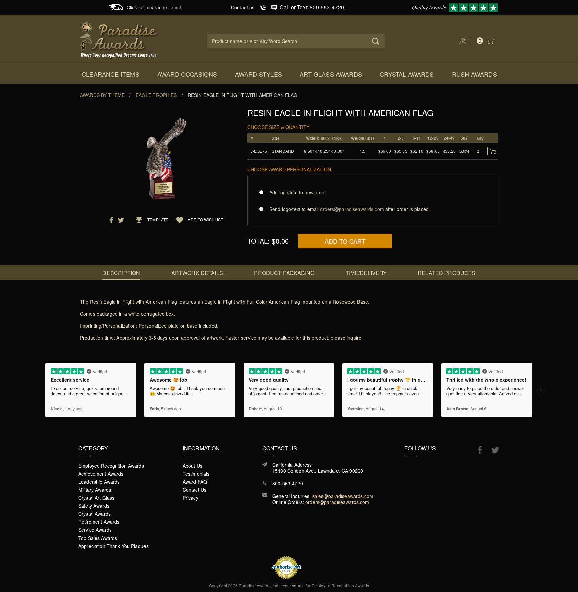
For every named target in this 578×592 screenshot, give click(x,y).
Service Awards (95, 529)
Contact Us (194, 489)
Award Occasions (187, 74)
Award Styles (258, 74)
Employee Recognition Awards (111, 465)
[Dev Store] (119, 38)
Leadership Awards (99, 481)
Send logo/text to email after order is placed (349, 209)
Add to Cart (345, 241)
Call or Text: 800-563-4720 (312, 7)
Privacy (190, 497)
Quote (464, 151)
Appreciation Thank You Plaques (113, 546)
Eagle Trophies (156, 95)
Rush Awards (474, 74)
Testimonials (196, 473)
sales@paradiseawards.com (342, 496)
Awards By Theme (102, 95)
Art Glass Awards (331, 74)
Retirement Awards (98, 521)
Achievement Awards (101, 473)
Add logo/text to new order (297, 192)
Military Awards (94, 489)
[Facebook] (476, 449)
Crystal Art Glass (96, 497)
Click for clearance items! (154, 7)
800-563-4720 (287, 483)
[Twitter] (492, 450)
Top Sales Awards (97, 538)
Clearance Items (110, 74)
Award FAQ (195, 481)
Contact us (242, 7)
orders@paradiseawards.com (337, 502)
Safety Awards (93, 505)
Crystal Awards (407, 74)
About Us (192, 465)
